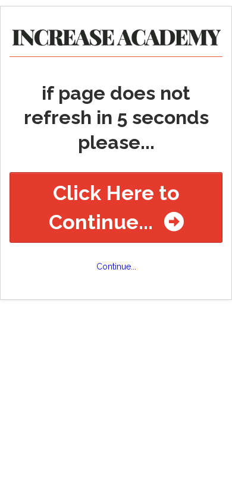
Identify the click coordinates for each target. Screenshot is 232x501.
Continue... (116, 266)
